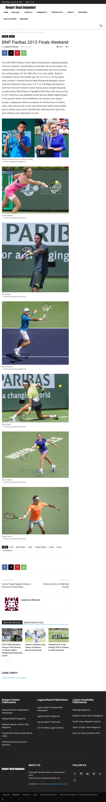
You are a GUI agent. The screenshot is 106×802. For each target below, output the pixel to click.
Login (35, 794)
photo (51, 547)
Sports (12, 36)
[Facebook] (4, 53)
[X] (11, 53)
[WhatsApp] (23, 53)
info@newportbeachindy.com (53, 783)
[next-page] (8, 661)
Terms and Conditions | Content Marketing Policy (78, 794)
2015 (11, 547)
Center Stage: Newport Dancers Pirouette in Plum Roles (16, 585)
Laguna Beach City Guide (48, 722)
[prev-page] (3, 661)
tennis (59, 547)
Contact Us (26, 794)
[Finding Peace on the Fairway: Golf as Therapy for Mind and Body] (58, 635)
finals (30, 547)
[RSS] (100, 774)
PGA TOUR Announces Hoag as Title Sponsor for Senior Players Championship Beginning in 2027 (12, 650)
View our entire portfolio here (86, 733)
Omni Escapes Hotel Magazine (87, 727)
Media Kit (16, 794)
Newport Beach (40, 547)
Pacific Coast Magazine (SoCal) (86, 721)
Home (4, 32)
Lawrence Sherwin (11, 47)
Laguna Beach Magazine (48, 716)
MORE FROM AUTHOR (33, 623)
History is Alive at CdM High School (56, 585)
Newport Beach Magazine (14, 718)
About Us (6, 794)
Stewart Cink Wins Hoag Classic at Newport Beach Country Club (35, 647)
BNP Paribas (20, 547)
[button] (101, 25)
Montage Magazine (81, 710)
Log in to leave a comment (14, 677)
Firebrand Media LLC (50, 778)
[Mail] (94, 774)
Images (12, 32)
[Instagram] (81, 773)
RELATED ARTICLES (12, 623)
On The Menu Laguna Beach (50, 727)
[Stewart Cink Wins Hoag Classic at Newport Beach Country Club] (35, 635)
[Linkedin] (87, 774)
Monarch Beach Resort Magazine (88, 715)
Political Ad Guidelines (48, 794)
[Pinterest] (17, 53)
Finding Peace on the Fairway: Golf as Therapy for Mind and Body (58, 647)
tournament (7, 550)
